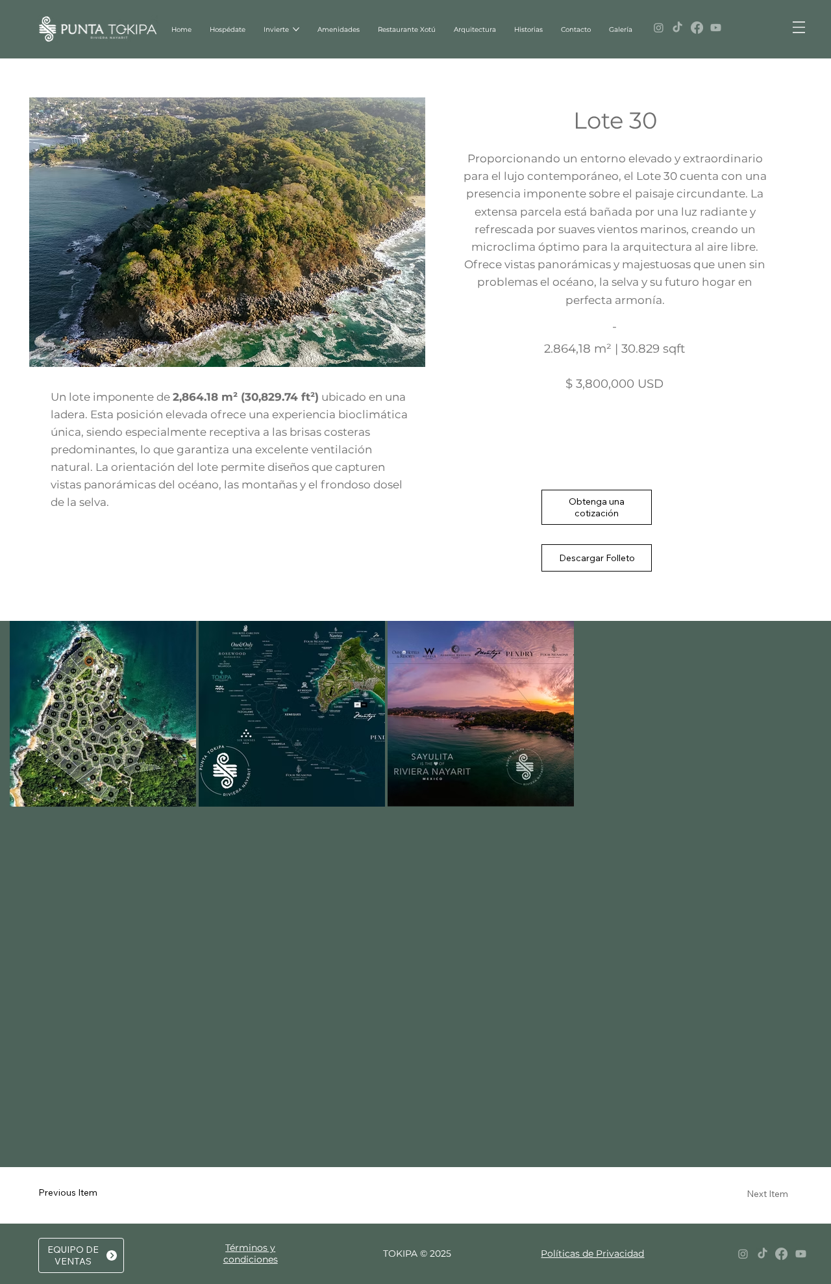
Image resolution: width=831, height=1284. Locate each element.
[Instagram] (658, 27)
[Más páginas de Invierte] (296, 29)
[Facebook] (697, 27)
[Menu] (799, 27)
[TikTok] (677, 27)
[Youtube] (716, 27)
